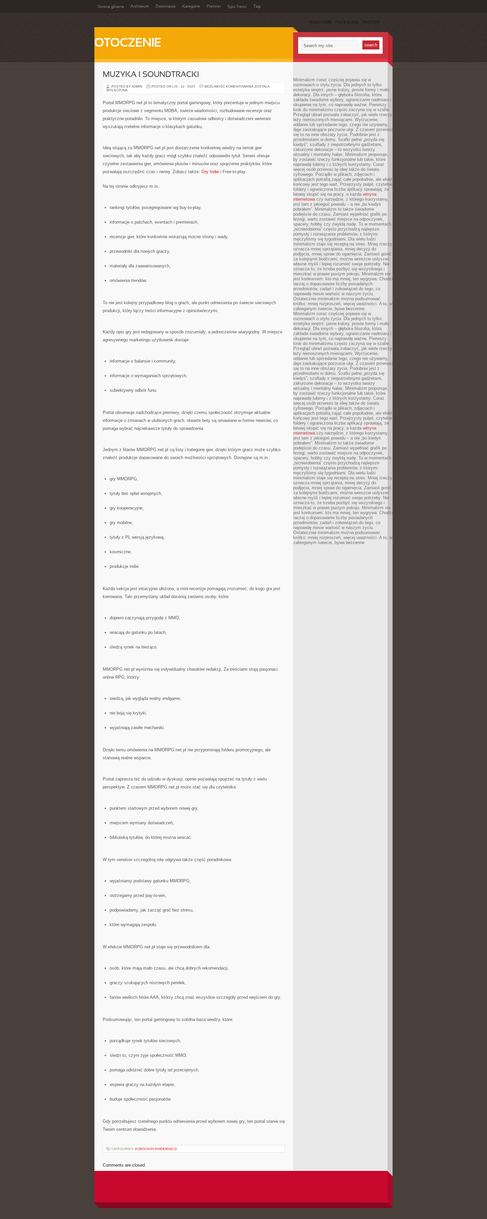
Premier (214, 7)
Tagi (257, 7)
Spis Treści (237, 7)
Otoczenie (127, 43)
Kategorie (191, 7)
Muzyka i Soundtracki (151, 75)
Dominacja (166, 7)
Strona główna (111, 7)
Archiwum (140, 7)
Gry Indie (210, 171)
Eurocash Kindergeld (156, 1149)
